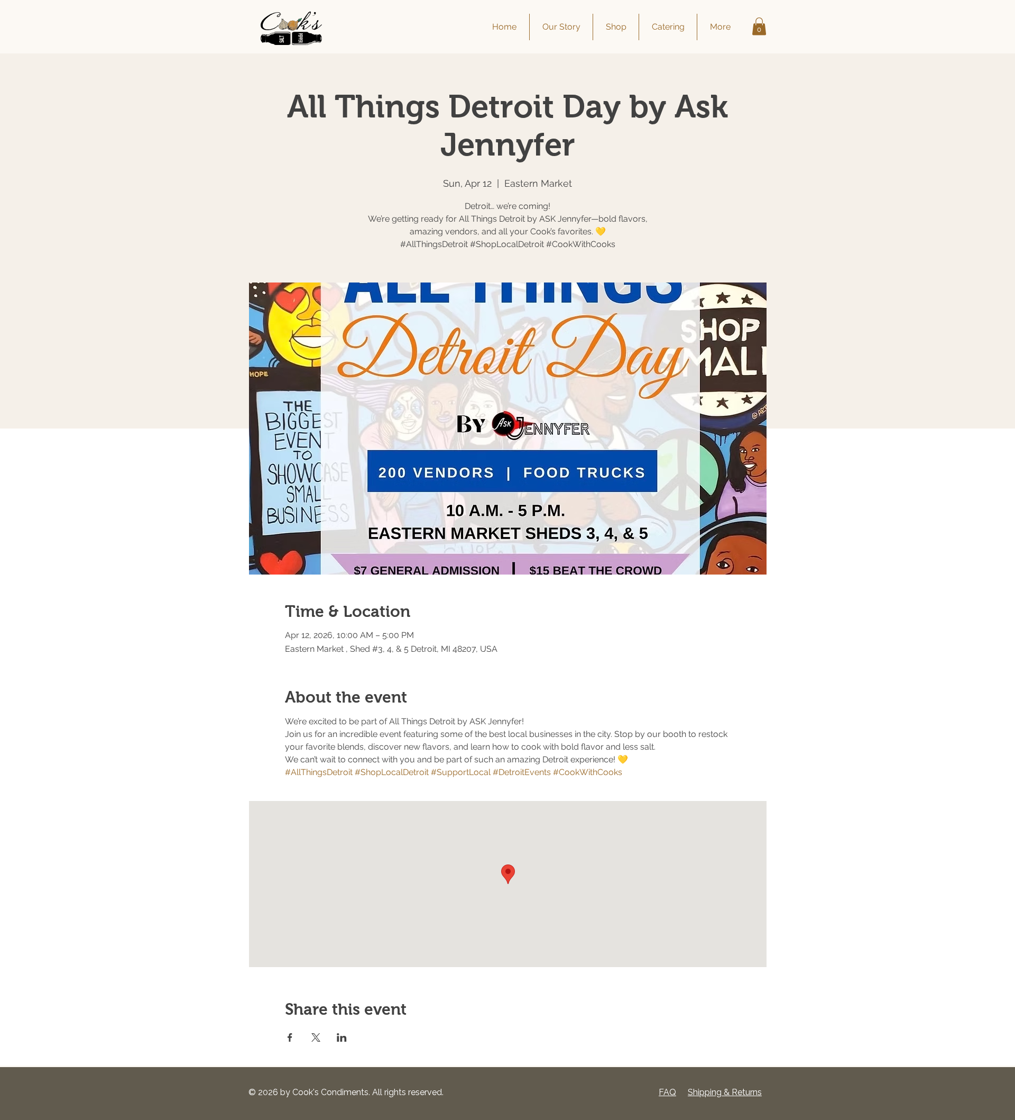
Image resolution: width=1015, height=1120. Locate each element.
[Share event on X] (316, 1037)
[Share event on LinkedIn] (342, 1037)
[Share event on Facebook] (290, 1037)
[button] (759, 26)
